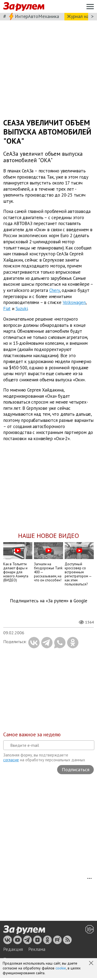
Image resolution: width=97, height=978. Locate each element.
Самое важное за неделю (32, 734)
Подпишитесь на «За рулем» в (48, 600)
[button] (91, 963)
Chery (54, 290)
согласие (11, 759)
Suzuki (22, 308)
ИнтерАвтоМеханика (37, 16)
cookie (61, 968)
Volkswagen (74, 303)
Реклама (36, 949)
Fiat (7, 308)
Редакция (13, 949)
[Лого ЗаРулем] (23, 6)
